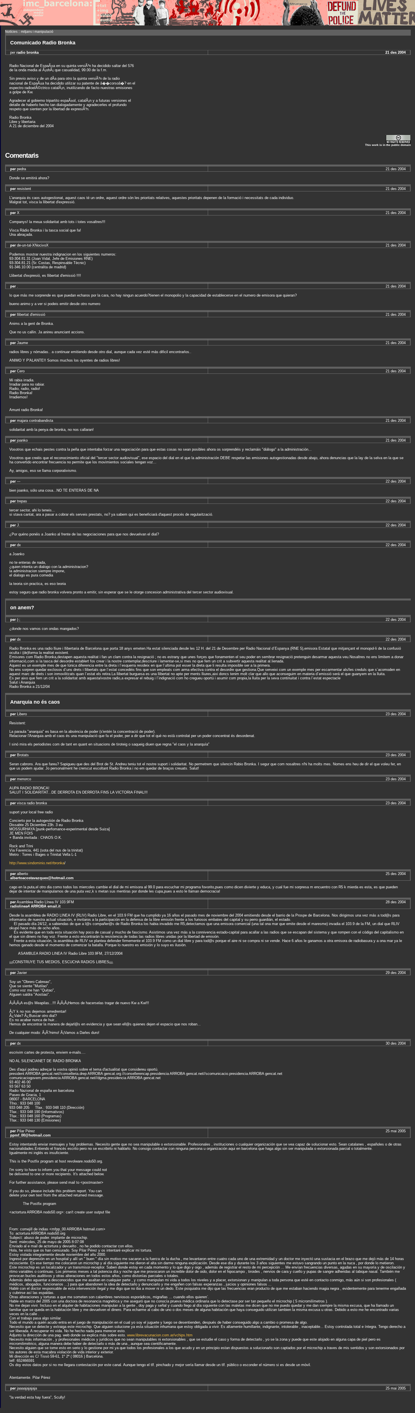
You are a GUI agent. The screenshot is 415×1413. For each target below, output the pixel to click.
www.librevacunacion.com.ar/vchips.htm (160, 1335)
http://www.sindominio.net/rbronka (36, 863)
